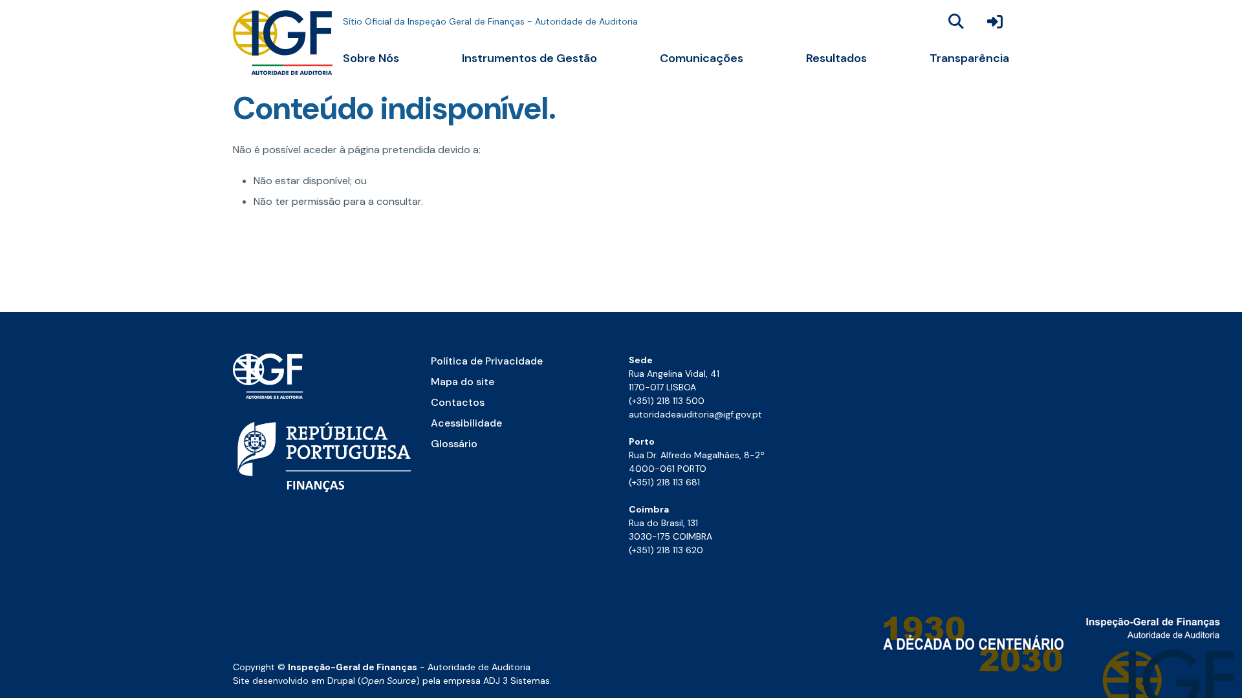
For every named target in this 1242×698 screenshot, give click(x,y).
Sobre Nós (371, 58)
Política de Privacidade (487, 361)
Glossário (454, 443)
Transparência (969, 58)
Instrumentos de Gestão (529, 58)
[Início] (282, 42)
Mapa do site (462, 381)
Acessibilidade (466, 423)
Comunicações (701, 58)
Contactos (458, 402)
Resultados (836, 58)
